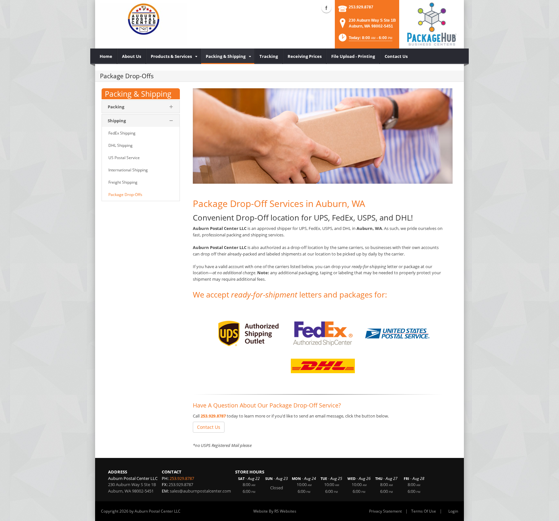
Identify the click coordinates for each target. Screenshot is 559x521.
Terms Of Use (423, 511)
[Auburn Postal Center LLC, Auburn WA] (143, 24)
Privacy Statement (385, 511)
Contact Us (208, 427)
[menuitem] (106, 56)
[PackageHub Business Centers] (431, 24)
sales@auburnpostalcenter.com (200, 491)
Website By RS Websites (274, 511)
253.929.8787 (361, 7)
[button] (364, 40)
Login (453, 511)
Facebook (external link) (326, 8)
